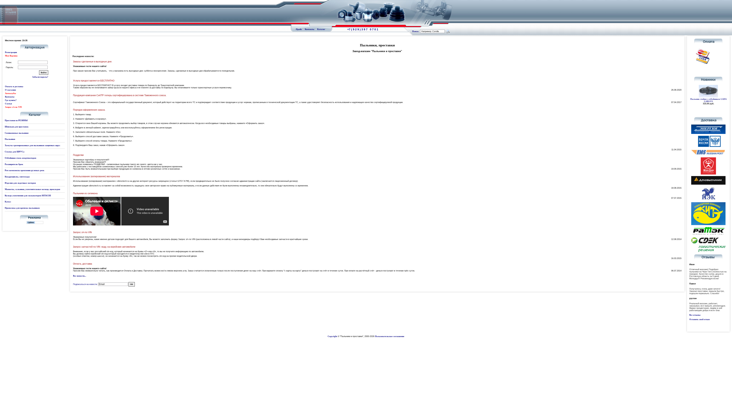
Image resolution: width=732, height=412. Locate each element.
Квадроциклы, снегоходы (17, 176)
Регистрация (11, 52)
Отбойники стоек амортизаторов (20, 158)
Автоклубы (10, 93)
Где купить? (11, 100)
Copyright (332, 336)
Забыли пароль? (40, 77)
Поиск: (415, 31)
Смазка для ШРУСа (14, 151)
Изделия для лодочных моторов (20, 183)
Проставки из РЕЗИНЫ (16, 120)
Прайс (299, 29)
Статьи (8, 103)
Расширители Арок (14, 164)
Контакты (309, 29)
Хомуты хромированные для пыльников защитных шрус (32, 145)
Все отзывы (695, 315)
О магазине (10, 90)
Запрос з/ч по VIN (13, 107)
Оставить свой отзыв (699, 319)
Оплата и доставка (14, 86)
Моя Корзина (11, 56)
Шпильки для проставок (16, 127)
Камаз (8, 201)
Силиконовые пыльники (16, 133)
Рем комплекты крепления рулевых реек (24, 170)
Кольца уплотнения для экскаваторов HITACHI (28, 195)
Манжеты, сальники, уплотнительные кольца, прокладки (32, 189)
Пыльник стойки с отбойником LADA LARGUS (708, 100)
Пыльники (10, 139)
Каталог (321, 29)
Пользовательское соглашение (389, 336)
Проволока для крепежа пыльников (22, 208)
